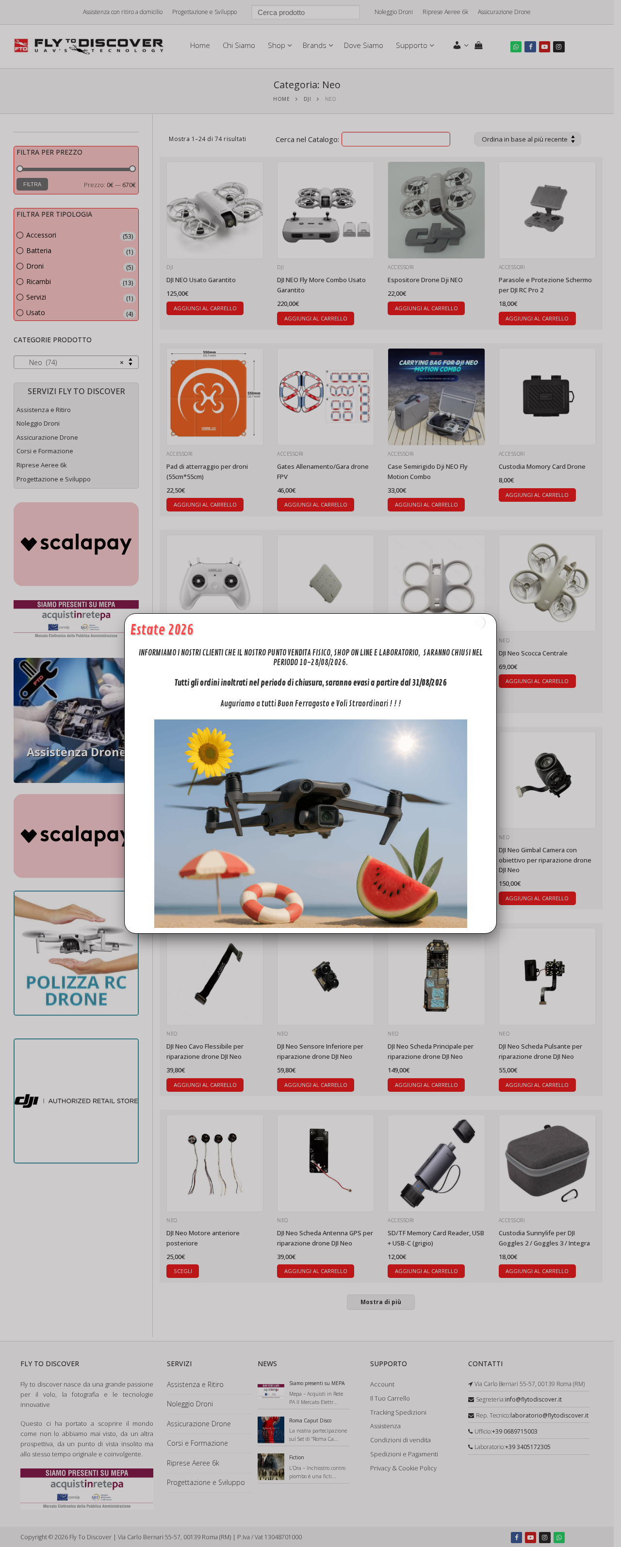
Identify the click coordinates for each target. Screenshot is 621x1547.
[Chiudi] (478, 623)
